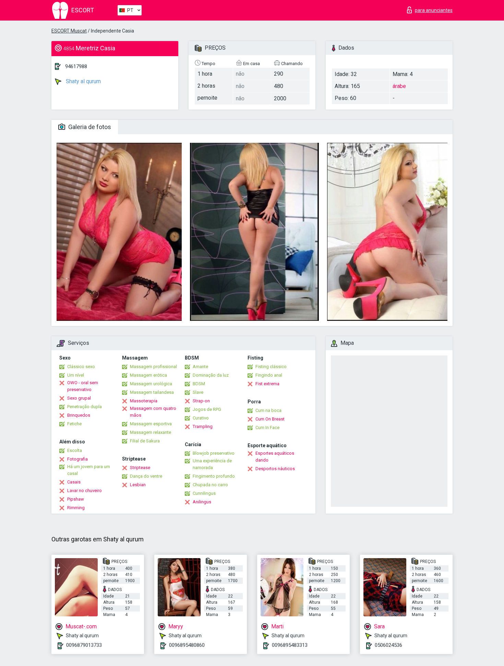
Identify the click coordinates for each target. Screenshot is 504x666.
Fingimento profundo (214, 476)
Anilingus (202, 501)
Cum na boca (268, 410)
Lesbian (138, 484)
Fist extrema (267, 383)
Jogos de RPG (207, 409)
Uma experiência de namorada (212, 464)
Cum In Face (267, 427)
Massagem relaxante (150, 432)
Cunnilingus (204, 493)
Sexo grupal (79, 398)
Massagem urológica (151, 383)
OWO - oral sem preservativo (82, 386)
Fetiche (74, 423)
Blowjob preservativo (214, 453)
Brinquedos (78, 415)
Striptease (140, 467)
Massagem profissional (153, 366)
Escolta (74, 450)
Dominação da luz (211, 375)
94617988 (76, 66)
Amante (200, 366)
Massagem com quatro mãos (153, 412)
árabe (399, 86)
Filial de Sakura (145, 440)
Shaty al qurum (82, 81)
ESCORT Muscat (69, 31)
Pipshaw (75, 499)
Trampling (203, 426)
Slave (198, 392)
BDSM (199, 383)
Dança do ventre (146, 476)
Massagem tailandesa (152, 392)
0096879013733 (84, 645)
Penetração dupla (84, 406)
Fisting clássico (271, 366)
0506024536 (388, 645)
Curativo (201, 417)
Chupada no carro (210, 484)
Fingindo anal (268, 375)
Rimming (76, 507)
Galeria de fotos (89, 126)
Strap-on (201, 400)
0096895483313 (290, 645)
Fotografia (77, 459)
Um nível (75, 375)
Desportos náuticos (275, 468)
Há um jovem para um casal (88, 470)
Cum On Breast (270, 419)
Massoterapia (143, 400)
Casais (74, 482)
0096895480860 (187, 645)
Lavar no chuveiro (84, 490)
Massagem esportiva (151, 423)
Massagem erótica (148, 375)
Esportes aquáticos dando (274, 457)
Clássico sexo (81, 366)
